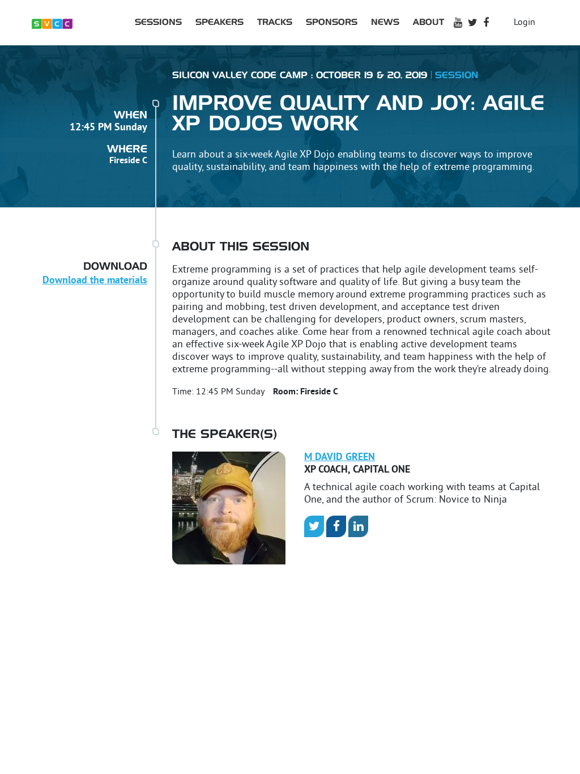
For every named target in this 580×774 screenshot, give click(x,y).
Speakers (219, 22)
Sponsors (331, 22)
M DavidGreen (339, 457)
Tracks (274, 22)
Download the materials (94, 280)
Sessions (158, 22)
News (385, 22)
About (428, 22)
